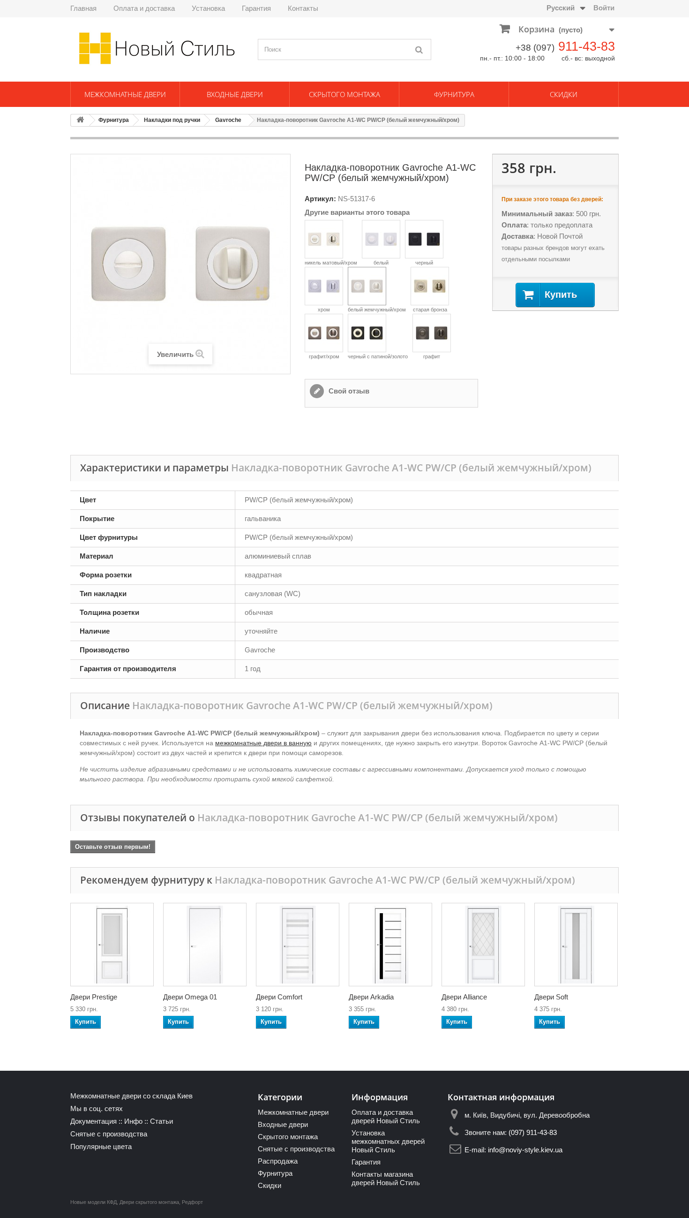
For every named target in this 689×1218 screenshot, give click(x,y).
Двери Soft (551, 997)
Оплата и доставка (144, 8)
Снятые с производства (108, 1134)
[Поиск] (419, 49)
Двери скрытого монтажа (149, 1202)
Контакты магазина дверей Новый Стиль (386, 1178)
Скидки (563, 94)
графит (431, 356)
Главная (83, 8)
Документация (93, 1121)
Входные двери (235, 94)
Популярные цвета (101, 1146)
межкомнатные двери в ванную (263, 743)
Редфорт (192, 1202)
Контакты (303, 8)
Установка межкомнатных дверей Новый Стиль (388, 1141)
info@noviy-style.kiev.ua (525, 1150)
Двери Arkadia (371, 997)
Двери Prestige (93, 997)
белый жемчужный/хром (377, 309)
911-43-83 (586, 46)
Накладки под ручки (172, 120)
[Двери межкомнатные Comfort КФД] (297, 944)
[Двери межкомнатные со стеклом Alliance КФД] (483, 944)
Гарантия (256, 8)
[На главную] (80, 120)
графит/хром (324, 356)
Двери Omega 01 (190, 997)
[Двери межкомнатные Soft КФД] (576, 944)
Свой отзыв (348, 391)
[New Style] (157, 48)
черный (424, 262)
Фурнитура (454, 94)
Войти (603, 8)
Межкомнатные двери (125, 94)
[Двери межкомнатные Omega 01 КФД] (205, 944)
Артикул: (320, 199)
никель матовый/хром (331, 262)
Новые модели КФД (93, 1202)
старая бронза (430, 309)
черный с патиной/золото (378, 356)
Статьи (161, 1121)
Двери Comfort (279, 997)
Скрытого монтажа (344, 94)
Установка (208, 8)
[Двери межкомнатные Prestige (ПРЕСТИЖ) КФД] (112, 944)
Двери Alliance (464, 997)
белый (381, 262)
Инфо (133, 1121)
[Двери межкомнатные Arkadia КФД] (390, 944)
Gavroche (228, 120)
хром (324, 309)
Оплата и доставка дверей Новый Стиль (386, 1116)
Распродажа (278, 1161)
